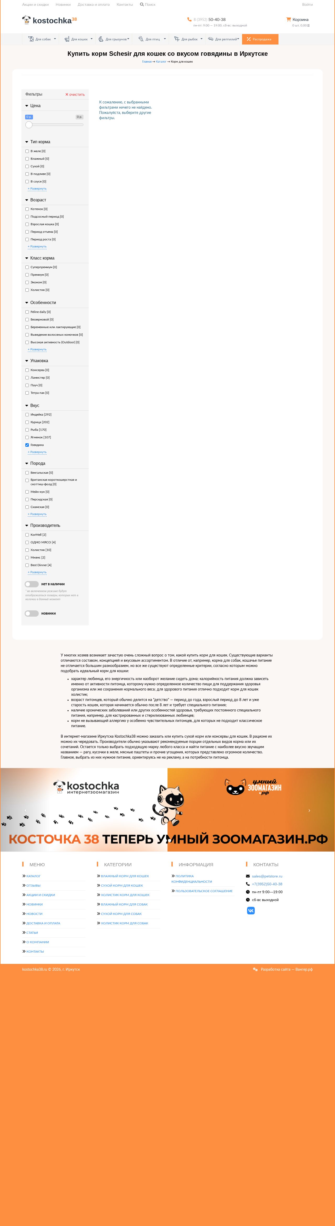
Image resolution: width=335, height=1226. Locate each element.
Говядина (37, 444)
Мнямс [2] (38, 557)
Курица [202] (40, 422)
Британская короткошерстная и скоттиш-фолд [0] (54, 482)
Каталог (161, 61)
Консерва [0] (40, 370)
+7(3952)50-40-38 (267, 884)
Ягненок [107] (41, 437)
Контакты (125, 5)
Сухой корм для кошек (122, 885)
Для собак (43, 39)
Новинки (63, 5)
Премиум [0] (40, 274)
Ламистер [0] (40, 377)
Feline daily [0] (41, 311)
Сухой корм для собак (121, 913)
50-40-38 (210, 20)
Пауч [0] (36, 385)
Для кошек (79, 39)
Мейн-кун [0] (40, 491)
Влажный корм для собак (124, 904)
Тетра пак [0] (40, 392)
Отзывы (33, 885)
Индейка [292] (41, 414)
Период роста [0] (43, 239)
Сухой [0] (37, 166)
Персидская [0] (42, 499)
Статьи (32, 932)
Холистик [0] (40, 289)
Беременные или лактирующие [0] (56, 327)
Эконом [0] (39, 282)
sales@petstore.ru (267, 876)
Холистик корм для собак (124, 923)
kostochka (55, 20)
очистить (76, 95)
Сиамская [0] (40, 507)
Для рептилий (226, 39)
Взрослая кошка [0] (45, 224)
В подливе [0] (41, 173)
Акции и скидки (35, 5)
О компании (37, 942)
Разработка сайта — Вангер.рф (286, 969)
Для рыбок (189, 39)
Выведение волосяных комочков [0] (57, 334)
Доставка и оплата (94, 5)
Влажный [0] (40, 158)
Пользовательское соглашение (204, 891)
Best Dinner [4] (41, 565)
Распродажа (261, 39)
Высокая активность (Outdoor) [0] (55, 342)
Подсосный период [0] (47, 216)
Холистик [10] (41, 549)
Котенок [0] (39, 209)
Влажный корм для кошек (125, 876)
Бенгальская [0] (42, 472)
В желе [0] (38, 151)
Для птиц (152, 39)
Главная (147, 61)
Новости (34, 913)
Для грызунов (116, 39)
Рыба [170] (39, 429)
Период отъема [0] (44, 231)
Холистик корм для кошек (125, 895)
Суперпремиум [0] (44, 267)
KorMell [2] (38, 534)
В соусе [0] (38, 181)
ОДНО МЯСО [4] (43, 542)
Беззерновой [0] (42, 319)
